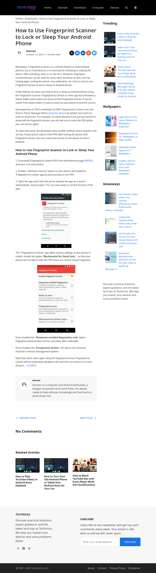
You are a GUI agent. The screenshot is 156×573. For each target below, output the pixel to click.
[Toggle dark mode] (135, 7)
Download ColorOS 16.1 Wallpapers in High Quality (128, 136)
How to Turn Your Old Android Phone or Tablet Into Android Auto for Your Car (55, 482)
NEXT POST (86, 418)
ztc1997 (31, 365)
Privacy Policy (117, 568)
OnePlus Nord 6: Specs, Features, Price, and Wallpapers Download (127, 167)
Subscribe (130, 542)
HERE (88, 160)
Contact (102, 568)
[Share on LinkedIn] (83, 53)
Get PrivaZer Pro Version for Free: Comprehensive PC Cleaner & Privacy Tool (128, 240)
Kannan (31, 51)
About (91, 568)
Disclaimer (134, 568)
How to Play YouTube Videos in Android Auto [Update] (26, 481)
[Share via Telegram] (94, 53)
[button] (126, 7)
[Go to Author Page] (19, 52)
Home (19, 18)
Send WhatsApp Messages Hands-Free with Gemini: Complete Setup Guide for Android (127, 90)
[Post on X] (71, 53)
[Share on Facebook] (77, 53)
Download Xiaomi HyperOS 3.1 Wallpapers (127, 150)
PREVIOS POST (28, 418)
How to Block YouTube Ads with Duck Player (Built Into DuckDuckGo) (84, 480)
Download (31, 18)
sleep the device (57, 113)
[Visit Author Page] (24, 384)
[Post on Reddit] (88, 53)
